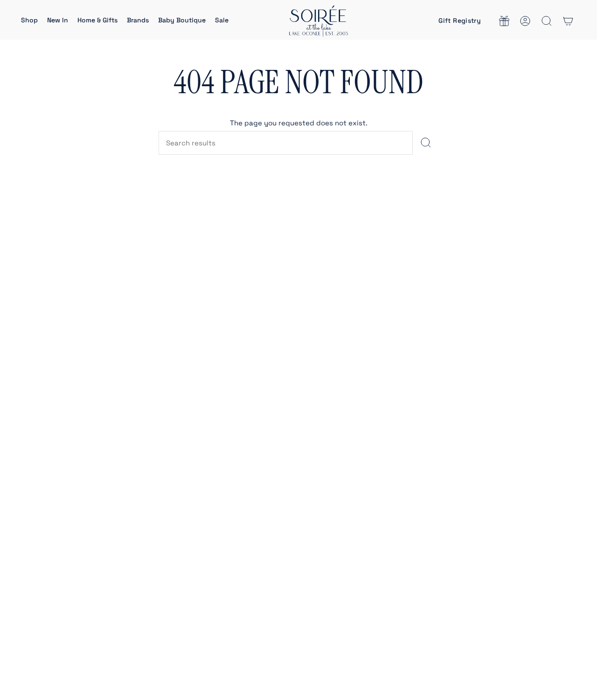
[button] (29, 21)
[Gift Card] (504, 21)
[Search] (425, 143)
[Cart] (568, 21)
